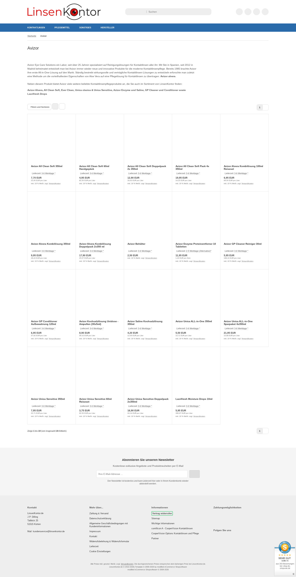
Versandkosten (55, 183)
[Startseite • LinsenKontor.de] (64, 19)
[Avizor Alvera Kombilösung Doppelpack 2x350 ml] (99, 219)
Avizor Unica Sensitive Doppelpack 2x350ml (148, 400)
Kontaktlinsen (36, 27)
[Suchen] (208, 11)
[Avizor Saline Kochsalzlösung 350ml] (148, 296)
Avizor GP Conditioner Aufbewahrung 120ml (44, 322)
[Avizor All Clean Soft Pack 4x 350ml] (196, 141)
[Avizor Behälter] (148, 219)
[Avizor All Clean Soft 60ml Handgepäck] (99, 141)
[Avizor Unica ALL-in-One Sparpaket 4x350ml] (244, 296)
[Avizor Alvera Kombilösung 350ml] (51, 219)
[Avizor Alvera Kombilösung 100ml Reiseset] (244, 141)
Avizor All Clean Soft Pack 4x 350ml (192, 167)
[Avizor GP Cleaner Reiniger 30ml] (244, 219)
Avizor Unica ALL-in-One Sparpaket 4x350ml (238, 322)
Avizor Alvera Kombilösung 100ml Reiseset (243, 167)
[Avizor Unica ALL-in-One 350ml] (196, 296)
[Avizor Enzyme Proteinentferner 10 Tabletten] (196, 219)
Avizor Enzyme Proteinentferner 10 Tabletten (196, 245)
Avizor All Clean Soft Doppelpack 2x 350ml (146, 167)
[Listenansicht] (62, 106)
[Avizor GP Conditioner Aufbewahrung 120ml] (51, 296)
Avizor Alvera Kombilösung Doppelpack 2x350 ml (95, 245)
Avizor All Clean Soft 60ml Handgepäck (94, 167)
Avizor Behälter (136, 243)
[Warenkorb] (256, 11)
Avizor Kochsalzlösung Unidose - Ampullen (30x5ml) (98, 322)
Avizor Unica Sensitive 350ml (48, 399)
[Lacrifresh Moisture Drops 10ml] (196, 374)
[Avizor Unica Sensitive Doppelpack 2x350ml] (148, 374)
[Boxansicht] (55, 106)
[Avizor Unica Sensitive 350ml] (51, 374)
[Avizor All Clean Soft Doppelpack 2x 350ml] (148, 141)
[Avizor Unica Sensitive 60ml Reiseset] (99, 374)
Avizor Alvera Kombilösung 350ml (50, 243)
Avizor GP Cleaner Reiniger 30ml (243, 243)
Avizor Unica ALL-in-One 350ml (194, 321)
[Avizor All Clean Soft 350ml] (51, 141)
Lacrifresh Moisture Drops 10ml (194, 399)
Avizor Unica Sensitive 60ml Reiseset (95, 400)
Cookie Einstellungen (99, 551)
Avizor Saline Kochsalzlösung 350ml (144, 322)
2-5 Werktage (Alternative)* (198, 251)
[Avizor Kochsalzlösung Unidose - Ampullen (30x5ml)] (99, 296)
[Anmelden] (239, 11)
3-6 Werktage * (48, 173)
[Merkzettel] (247, 11)
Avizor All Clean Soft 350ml (46, 166)
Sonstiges (85, 27)
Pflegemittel (62, 27)
